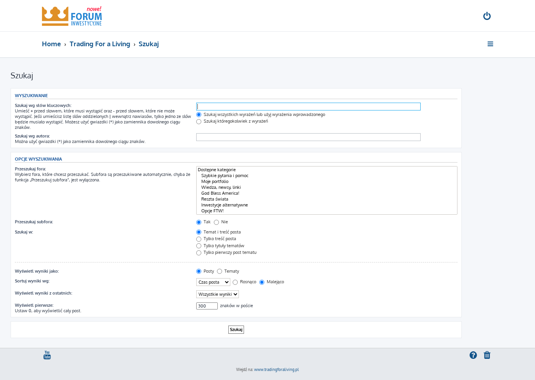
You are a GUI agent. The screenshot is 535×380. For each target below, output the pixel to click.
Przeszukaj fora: (30, 169)
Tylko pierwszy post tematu (229, 252)
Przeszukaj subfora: (34, 221)
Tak (206, 221)
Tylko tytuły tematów (223, 245)
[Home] (72, 15)
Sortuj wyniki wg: (32, 281)
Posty (208, 271)
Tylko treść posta (219, 238)
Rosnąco (247, 281)
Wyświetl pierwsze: (34, 305)
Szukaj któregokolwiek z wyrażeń (235, 121)
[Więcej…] (491, 44)
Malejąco (275, 281)
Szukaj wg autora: (32, 136)
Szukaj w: (24, 232)
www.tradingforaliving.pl (276, 369)
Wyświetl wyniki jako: (37, 271)
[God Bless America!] (327, 193)
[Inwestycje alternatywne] (327, 205)
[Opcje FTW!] (327, 211)
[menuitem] (487, 17)
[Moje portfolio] (327, 182)
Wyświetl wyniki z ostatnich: (43, 293)
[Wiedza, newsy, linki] (327, 187)
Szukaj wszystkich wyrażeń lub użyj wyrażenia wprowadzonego (263, 114)
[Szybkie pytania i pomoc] (327, 176)
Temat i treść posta (221, 232)
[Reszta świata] (327, 199)
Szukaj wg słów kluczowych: (43, 105)
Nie (224, 221)
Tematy (231, 271)
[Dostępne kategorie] (327, 170)
